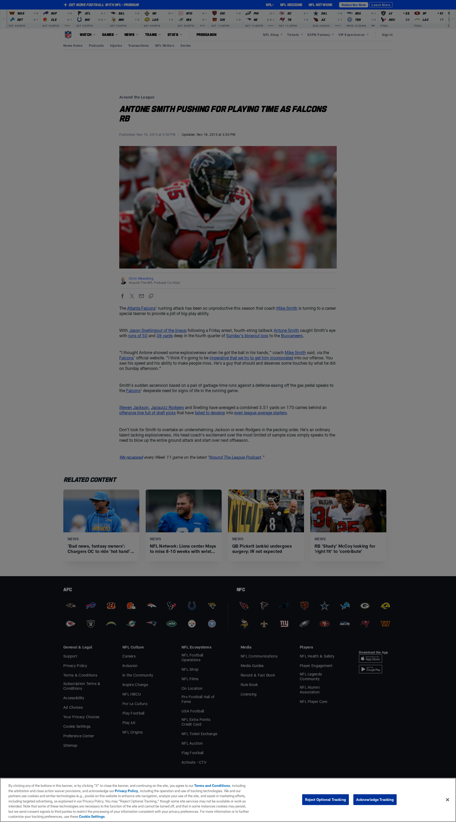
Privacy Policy (126, 791)
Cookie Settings (92, 816)
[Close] (447, 799)
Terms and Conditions (212, 785)
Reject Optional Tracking (325, 799)
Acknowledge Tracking (375, 799)
